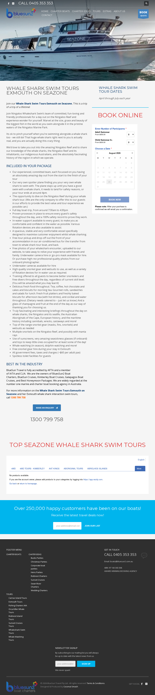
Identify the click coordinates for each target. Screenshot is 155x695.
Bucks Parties (37, 558)
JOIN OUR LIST (92, 526)
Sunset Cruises (38, 579)
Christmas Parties (39, 561)
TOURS (9, 594)
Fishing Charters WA (18, 605)
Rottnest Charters (39, 576)
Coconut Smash (71, 686)
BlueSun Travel (15, 370)
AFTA (51, 370)
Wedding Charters (39, 590)
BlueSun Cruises (27, 377)
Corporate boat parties (38, 567)
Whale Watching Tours (16, 638)
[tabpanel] (77, 40)
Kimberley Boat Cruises (50, 377)
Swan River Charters (36, 585)
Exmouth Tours (15, 601)
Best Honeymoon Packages (36, 380)
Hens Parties (37, 572)
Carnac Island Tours (18, 598)
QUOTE (143, 14)
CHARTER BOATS (13, 554)
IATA (12, 373)
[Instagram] (13, 3)
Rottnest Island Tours (15, 618)
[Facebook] (8, 3)
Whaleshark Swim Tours (17, 631)
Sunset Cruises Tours (16, 625)
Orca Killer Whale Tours (16, 611)
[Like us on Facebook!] (142, 684)
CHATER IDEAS (35, 554)
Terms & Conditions (96, 683)
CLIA (22, 373)
